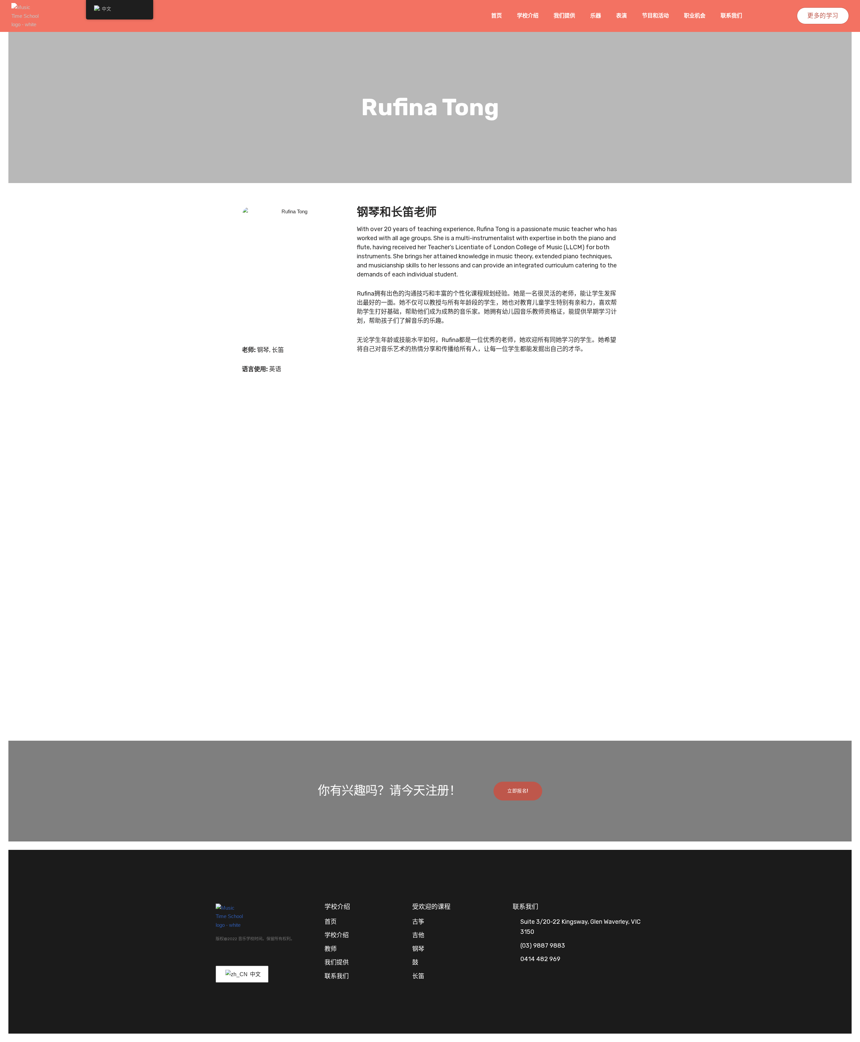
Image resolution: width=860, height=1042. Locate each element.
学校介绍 (528, 15)
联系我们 (731, 15)
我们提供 (564, 15)
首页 (496, 15)
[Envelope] (242, 956)
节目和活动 (655, 15)
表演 (621, 15)
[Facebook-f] (218, 956)
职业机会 (694, 15)
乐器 (595, 15)
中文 (255, 974)
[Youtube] (230, 956)
